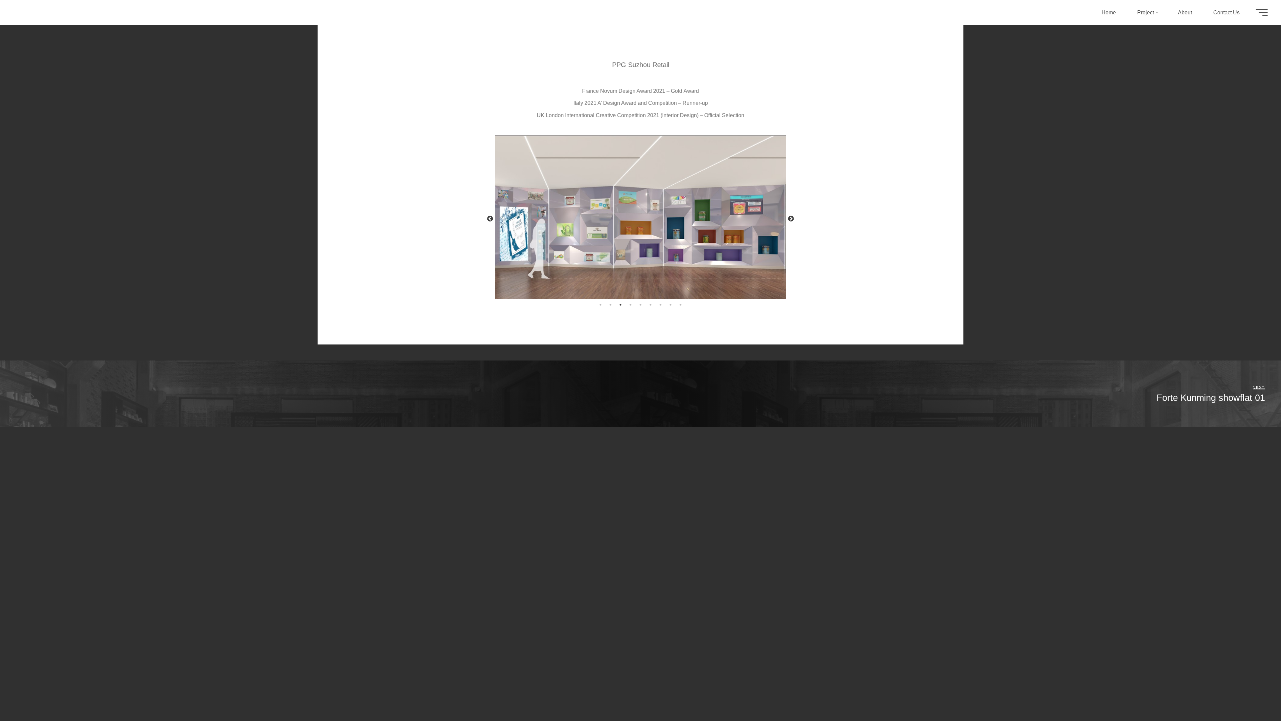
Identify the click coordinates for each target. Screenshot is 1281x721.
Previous (490, 219)
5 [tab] (640, 304)
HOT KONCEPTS (45, 12)
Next (791, 219)
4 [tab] (630, 304)
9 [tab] (680, 304)
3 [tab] (620, 304)
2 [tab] (610, 304)
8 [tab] (670, 304)
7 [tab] (660, 304)
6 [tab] (650, 304)
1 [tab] (600, 304)
